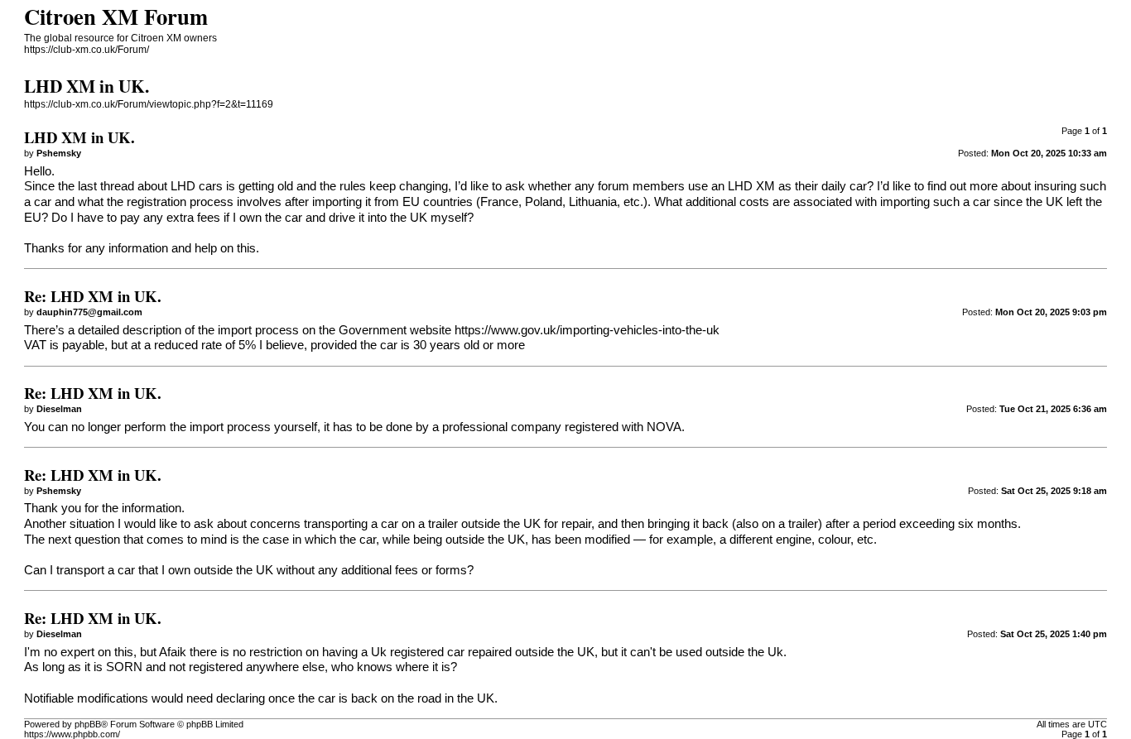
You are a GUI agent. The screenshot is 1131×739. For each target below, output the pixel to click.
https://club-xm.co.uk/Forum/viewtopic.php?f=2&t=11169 (148, 104)
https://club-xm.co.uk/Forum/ (86, 49)
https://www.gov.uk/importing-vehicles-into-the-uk (587, 330)
